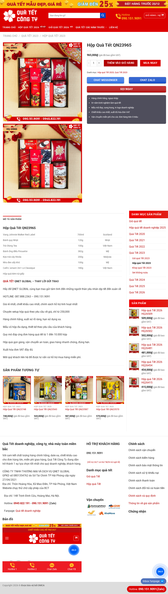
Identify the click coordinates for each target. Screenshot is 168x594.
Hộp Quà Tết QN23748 (14, 409)
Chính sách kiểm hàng (141, 457)
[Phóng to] (7, 117)
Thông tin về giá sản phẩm (143, 503)
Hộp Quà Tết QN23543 (45, 409)
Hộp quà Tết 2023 (53, 35)
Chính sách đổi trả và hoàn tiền (146, 488)
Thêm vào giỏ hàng (120, 63)
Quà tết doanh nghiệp (28, 510)
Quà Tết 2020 (137, 234)
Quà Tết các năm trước (90, 27)
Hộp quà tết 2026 (28, 27)
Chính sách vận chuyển (141, 450)
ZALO (160, 571)
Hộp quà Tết (93, 484)
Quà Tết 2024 (137, 279)
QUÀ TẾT (8, 281)
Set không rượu (140, 272)
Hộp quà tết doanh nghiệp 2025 (147, 227)
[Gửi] (103, 15)
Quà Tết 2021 (137, 240)
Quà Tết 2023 (29, 35)
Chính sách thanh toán (141, 480)
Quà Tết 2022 (137, 246)
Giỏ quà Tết (93, 476)
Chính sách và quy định (142, 495)
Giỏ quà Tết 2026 (59, 27)
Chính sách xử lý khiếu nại (143, 472)
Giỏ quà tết (135, 221)
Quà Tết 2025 (137, 286)
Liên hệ (113, 27)
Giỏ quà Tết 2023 (141, 258)
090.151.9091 (40, 503)
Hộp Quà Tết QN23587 (76, 409)
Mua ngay (150, 63)
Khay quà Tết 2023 (141, 267)
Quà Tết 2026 (137, 292)
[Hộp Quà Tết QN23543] (48, 390)
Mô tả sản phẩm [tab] (12, 219)
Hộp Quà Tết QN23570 (107, 409)
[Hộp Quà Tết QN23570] (110, 390)
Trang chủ (9, 27)
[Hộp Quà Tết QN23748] (17, 390)
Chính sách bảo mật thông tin (145, 465)
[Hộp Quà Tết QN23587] (79, 390)
